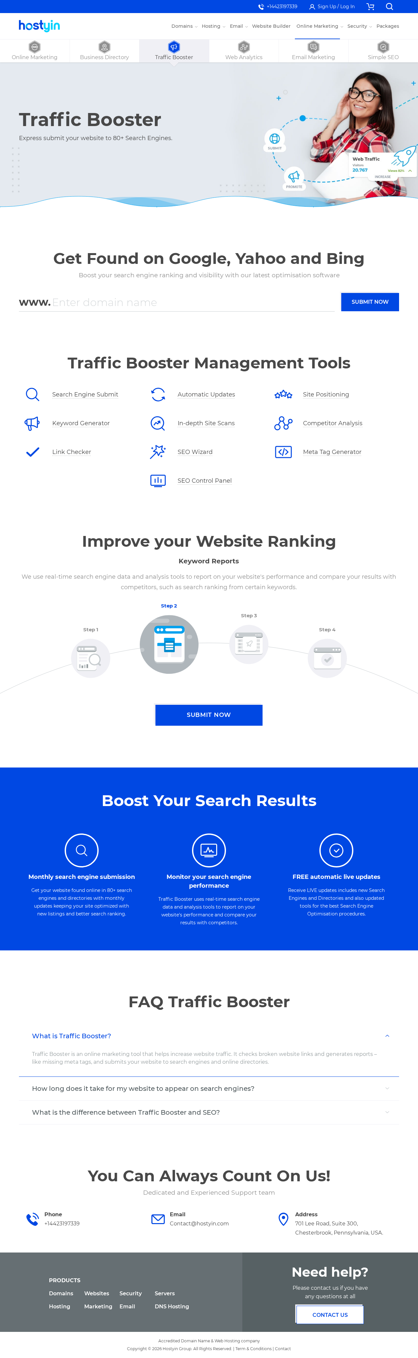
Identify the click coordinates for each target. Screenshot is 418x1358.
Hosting (59, 1306)
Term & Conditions (253, 1348)
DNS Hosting (172, 1306)
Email (127, 1306)
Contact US (330, 1315)
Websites (96, 1293)
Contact (283, 1348)
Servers (165, 1293)
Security (131, 1293)
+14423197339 (282, 6)
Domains (61, 1293)
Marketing (98, 1306)
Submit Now (370, 302)
